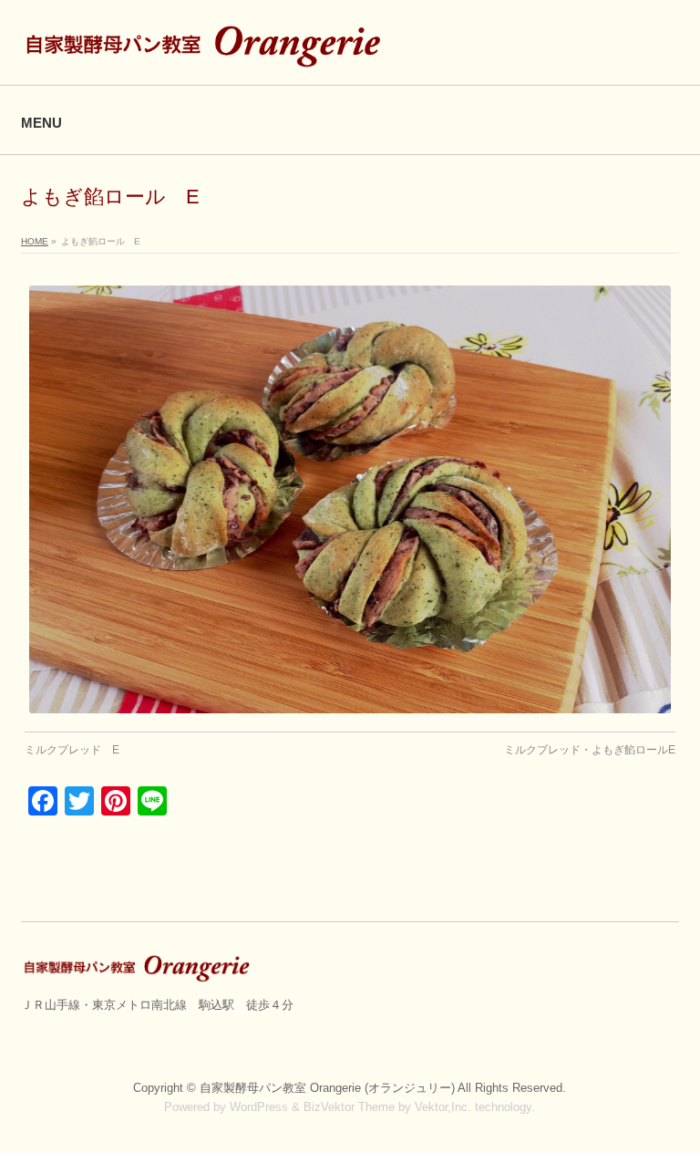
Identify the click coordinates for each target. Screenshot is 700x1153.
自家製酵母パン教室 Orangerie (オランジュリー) (329, 1088)
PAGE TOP (668, 1101)
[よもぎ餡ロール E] (350, 500)
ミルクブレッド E (72, 749)
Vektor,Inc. (443, 1107)
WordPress (259, 1107)
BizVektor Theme (349, 1107)
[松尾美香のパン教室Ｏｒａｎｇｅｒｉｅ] (207, 50)
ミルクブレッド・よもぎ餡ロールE (589, 749)
